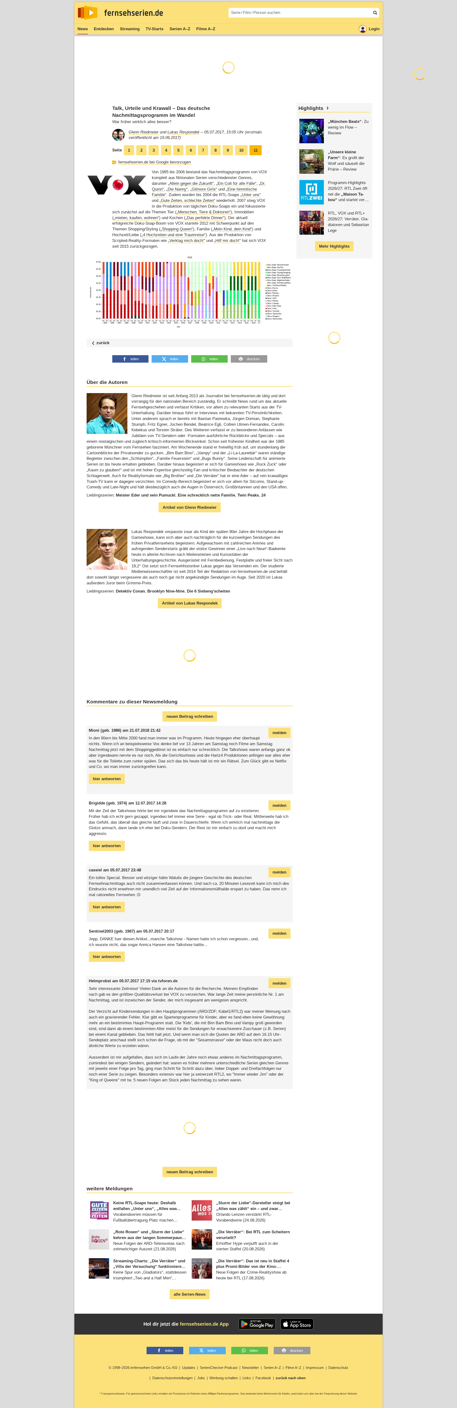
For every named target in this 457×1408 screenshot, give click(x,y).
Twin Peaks (248, 495)
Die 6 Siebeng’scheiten (208, 591)
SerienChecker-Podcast (218, 1368)
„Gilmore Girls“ (203, 189)
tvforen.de (168, 981)
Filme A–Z (205, 29)
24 (263, 495)
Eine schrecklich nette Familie (206, 495)
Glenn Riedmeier (144, 132)
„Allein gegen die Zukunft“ (191, 183)
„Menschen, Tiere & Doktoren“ (204, 212)
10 (241, 150)
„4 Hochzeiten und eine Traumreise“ (174, 235)
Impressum (315, 1368)
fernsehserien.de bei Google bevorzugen (154, 162)
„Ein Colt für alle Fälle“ (236, 183)
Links (247, 1378)
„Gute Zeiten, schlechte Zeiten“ (187, 200)
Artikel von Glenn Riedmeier (190, 507)
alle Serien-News (190, 1294)
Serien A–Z (180, 29)
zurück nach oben (291, 1378)
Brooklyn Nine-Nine (165, 591)
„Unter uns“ (250, 194)
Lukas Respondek (183, 132)
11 (256, 150)
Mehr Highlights (334, 246)
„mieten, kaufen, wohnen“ (136, 218)
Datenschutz (338, 1368)
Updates (188, 1368)
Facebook (263, 1378)
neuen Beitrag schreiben (189, 716)
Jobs (201, 1378)
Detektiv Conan (130, 591)
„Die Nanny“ (177, 189)
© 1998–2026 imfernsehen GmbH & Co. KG (143, 1368)
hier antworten (107, 779)
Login (374, 29)
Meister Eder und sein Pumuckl (145, 495)
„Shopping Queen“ (176, 229)
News (82, 29)
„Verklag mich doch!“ (186, 240)
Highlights (310, 108)
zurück (102, 342)
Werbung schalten (223, 1378)
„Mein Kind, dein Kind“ (232, 229)
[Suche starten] (375, 13)
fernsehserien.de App (204, 1324)
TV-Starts (154, 29)
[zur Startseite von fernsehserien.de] (87, 13)
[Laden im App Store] (297, 1324)
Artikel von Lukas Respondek (190, 603)
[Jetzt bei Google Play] (257, 1324)
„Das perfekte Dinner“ (204, 218)
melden (279, 733)
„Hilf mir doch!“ (227, 240)
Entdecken (104, 29)
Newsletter (250, 1368)
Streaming (130, 29)
